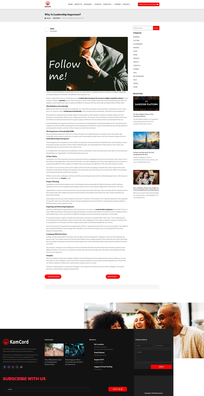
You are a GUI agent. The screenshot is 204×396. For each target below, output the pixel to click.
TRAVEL (135, 83)
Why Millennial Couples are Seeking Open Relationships (53, 362)
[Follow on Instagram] (9, 367)
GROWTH (136, 58)
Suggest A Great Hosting (103, 367)
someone (62, 100)
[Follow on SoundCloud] (21, 367)
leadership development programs (57, 139)
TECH (135, 80)
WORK (135, 87)
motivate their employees (104, 209)
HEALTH (136, 62)
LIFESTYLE (107, 4)
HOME (70, 4)
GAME (135, 55)
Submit (161, 367)
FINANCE (98, 4)
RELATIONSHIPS (138, 76)
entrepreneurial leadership (72, 111)
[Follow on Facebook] (4, 367)
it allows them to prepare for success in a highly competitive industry (101, 98)
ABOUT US (78, 4)
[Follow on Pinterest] (13, 367)
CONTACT (126, 4)
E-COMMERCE (138, 44)
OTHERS (117, 4)
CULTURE (136, 40)
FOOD (135, 51)
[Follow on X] (17, 367)
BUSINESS (87, 4)
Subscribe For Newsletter (147, 4)
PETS (135, 73)
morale (63, 178)
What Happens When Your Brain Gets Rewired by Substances (74, 362)
